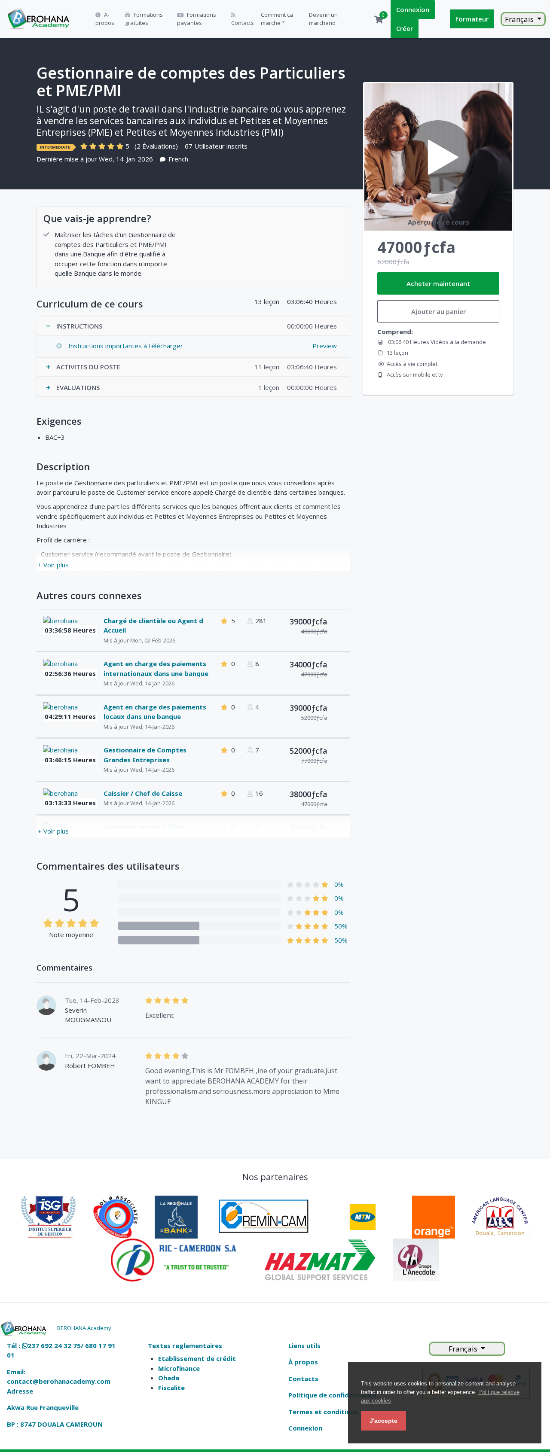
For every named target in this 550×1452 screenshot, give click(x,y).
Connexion (412, 9)
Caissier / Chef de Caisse (143, 793)
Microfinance (179, 1368)
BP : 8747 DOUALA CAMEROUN (55, 1424)
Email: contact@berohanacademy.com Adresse (58, 1381)
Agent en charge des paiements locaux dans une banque (155, 712)
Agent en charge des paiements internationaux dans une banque (156, 668)
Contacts (242, 23)
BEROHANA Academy (84, 1328)
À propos (303, 1362)
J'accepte (383, 1420)
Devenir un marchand (323, 19)
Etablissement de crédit (197, 1358)
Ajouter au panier (438, 311)
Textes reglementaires (185, 1345)
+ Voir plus (53, 564)
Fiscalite (171, 1387)
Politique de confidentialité (332, 1395)
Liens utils (304, 1345)
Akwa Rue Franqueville (43, 1407)
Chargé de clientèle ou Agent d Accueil (153, 625)
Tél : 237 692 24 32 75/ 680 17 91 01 (61, 1350)
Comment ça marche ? (277, 19)
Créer (404, 28)
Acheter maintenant (438, 283)
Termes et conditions (323, 1411)
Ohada (168, 1377)
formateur (472, 19)
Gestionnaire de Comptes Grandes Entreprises (145, 755)
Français (520, 19)
